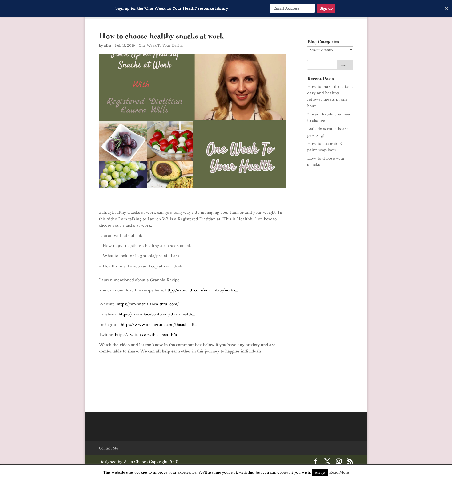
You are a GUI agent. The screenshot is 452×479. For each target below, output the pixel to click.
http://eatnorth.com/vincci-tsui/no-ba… (201, 290)
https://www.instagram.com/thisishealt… (159, 324)
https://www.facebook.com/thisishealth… (157, 314)
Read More (339, 472)
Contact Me (108, 448)
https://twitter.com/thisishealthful (146, 334)
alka (107, 45)
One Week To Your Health (161, 45)
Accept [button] (320, 472)
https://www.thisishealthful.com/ (148, 304)
